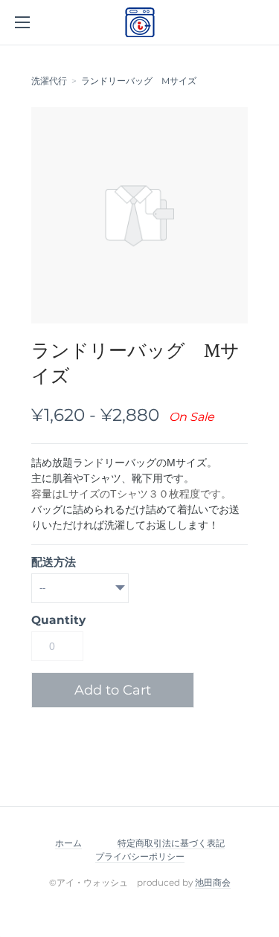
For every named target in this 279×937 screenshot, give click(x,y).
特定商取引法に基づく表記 (171, 843)
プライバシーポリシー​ (140, 856)
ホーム (68, 843)
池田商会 (213, 882)
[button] (118, 690)
